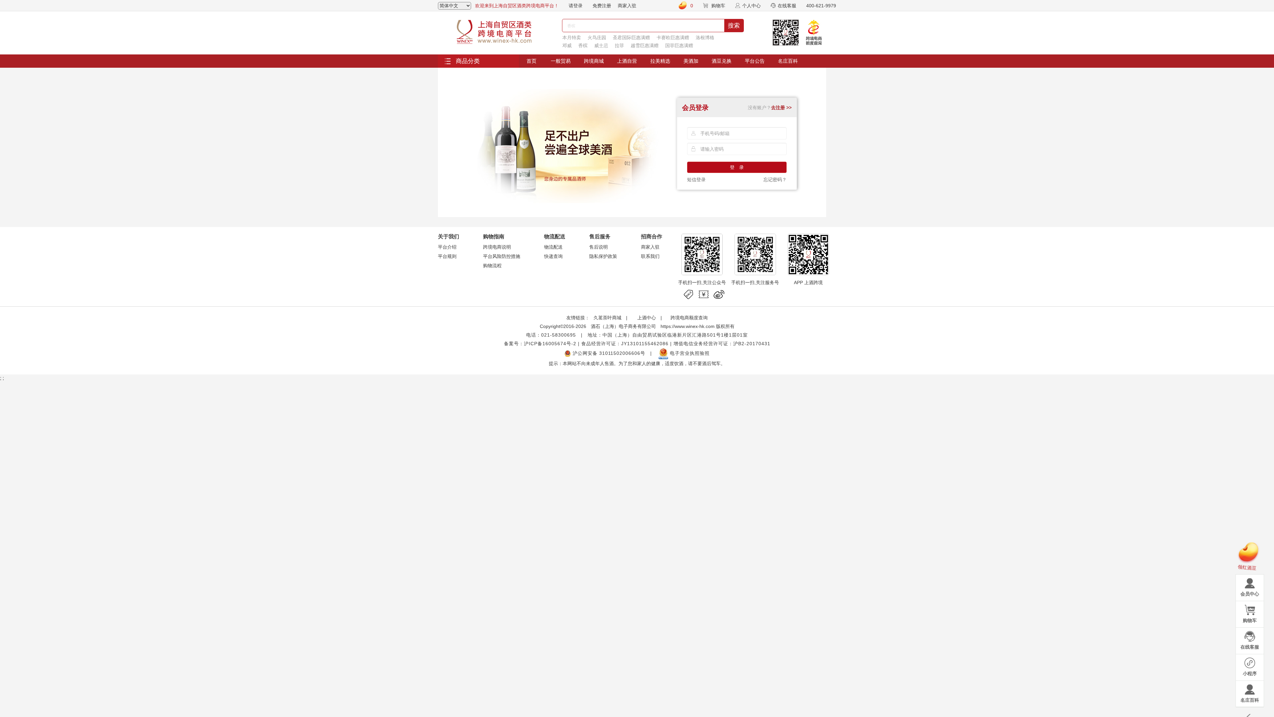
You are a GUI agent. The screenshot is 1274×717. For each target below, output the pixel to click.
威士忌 (601, 45)
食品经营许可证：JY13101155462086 (625, 343)
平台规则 (447, 256)
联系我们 (650, 256)
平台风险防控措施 (501, 256)
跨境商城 (594, 61)
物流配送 (553, 247)
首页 (531, 61)
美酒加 (690, 61)
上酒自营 (627, 61)
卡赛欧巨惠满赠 (673, 37)
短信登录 (696, 179)
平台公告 (755, 61)
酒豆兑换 (722, 61)
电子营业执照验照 (689, 353)
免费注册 (602, 5)
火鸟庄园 (597, 37)
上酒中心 (646, 317)
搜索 (734, 25)
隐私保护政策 (603, 256)
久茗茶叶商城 (607, 317)
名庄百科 (788, 61)
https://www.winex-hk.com (688, 326)
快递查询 (553, 256)
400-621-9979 (821, 5)
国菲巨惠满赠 (679, 45)
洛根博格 (705, 37)
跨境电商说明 (497, 247)
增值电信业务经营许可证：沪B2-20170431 (721, 343)
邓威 (567, 45)
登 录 (737, 167)
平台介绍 (447, 247)
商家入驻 (627, 5)
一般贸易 (561, 61)
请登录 (576, 5)
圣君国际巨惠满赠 (631, 37)
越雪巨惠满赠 (645, 45)
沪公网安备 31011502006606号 (608, 353)
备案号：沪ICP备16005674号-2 (540, 343)
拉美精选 (660, 61)
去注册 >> (781, 107)
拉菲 (619, 45)
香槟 (583, 45)
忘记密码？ (775, 179)
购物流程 (492, 265)
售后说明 (598, 247)
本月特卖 (571, 37)
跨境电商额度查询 (689, 317)
